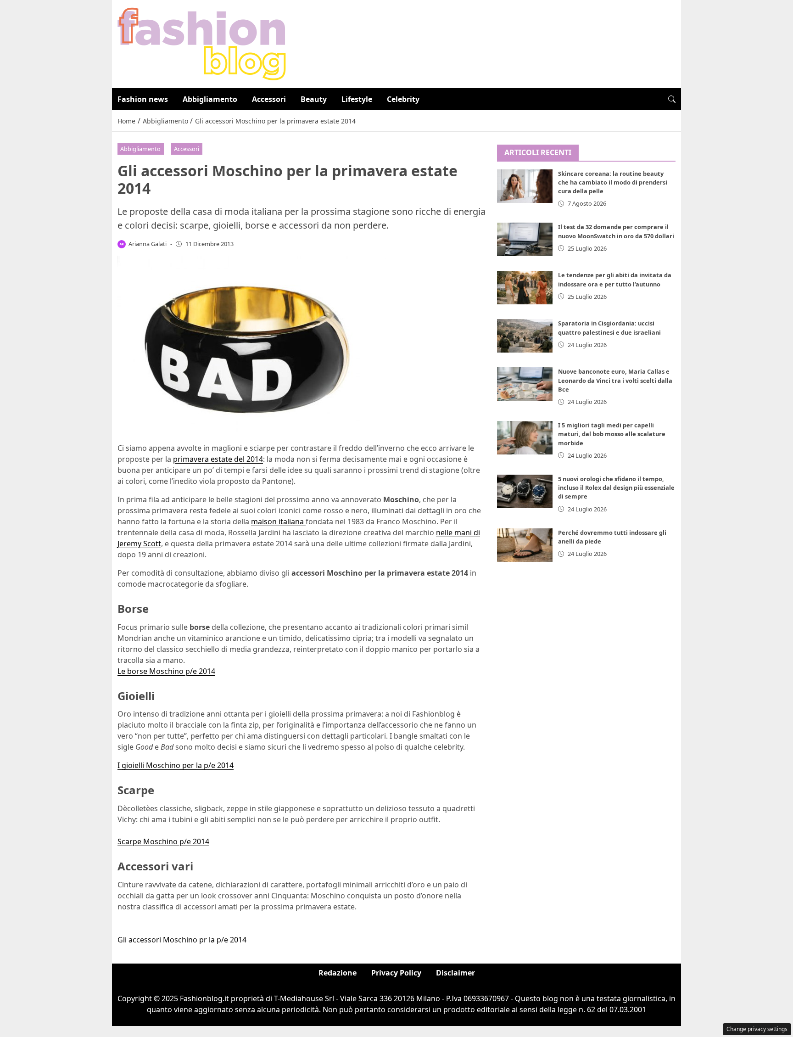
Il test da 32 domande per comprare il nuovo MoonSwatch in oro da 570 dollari (616, 231)
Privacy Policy (396, 973)
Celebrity (403, 99)
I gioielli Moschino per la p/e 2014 (175, 765)
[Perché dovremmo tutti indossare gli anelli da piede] (525, 545)
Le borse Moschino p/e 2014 (166, 671)
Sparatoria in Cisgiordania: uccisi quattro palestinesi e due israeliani (609, 327)
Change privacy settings (756, 1029)
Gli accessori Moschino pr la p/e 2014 (181, 940)
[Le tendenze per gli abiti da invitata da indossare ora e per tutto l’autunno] (525, 287)
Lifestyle (356, 99)
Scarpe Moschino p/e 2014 (163, 841)
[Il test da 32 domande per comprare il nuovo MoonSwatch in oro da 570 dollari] (525, 239)
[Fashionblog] (201, 43)
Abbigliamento (210, 99)
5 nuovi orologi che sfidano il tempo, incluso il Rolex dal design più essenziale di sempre (616, 487)
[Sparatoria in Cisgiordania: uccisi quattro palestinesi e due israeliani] (525, 336)
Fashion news (142, 99)
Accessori (269, 99)
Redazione (337, 973)
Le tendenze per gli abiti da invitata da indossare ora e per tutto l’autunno (614, 279)
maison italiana (278, 521)
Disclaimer (455, 973)
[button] (672, 99)
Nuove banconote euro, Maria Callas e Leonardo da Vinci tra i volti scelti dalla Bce (615, 380)
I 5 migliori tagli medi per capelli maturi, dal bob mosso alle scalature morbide (611, 434)
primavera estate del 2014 (218, 459)
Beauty (314, 99)
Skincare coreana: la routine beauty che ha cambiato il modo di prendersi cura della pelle (612, 182)
